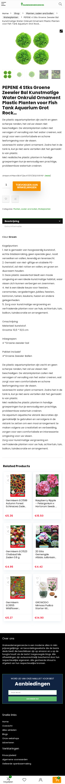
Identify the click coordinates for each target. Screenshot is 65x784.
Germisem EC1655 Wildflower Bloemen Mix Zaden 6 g (13, 608)
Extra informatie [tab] (13, 226)
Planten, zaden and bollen (40, 13)
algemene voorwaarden (15, 759)
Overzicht (7, 725)
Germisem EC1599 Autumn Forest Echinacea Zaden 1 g (16, 505)
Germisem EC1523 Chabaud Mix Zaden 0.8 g (16, 554)
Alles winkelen (9, 730)
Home (5, 13)
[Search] (60, 4)
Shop (17, 13)
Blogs (5, 734)
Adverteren (8, 742)
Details (47, 175)
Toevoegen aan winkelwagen (27, 186)
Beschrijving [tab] (12, 221)
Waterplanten (10, 17)
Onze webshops (10, 738)
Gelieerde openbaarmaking (16, 763)
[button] (61, 31)
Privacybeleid (9, 755)
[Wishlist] (24, 780)
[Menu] (3, 4)
